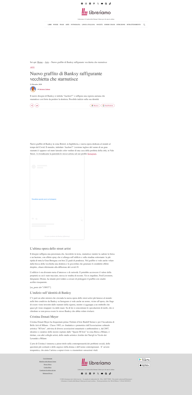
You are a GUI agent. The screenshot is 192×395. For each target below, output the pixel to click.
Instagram (92, 153)
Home (40, 62)
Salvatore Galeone (44, 89)
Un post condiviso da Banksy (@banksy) (57, 236)
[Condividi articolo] (32, 106)
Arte (47, 62)
